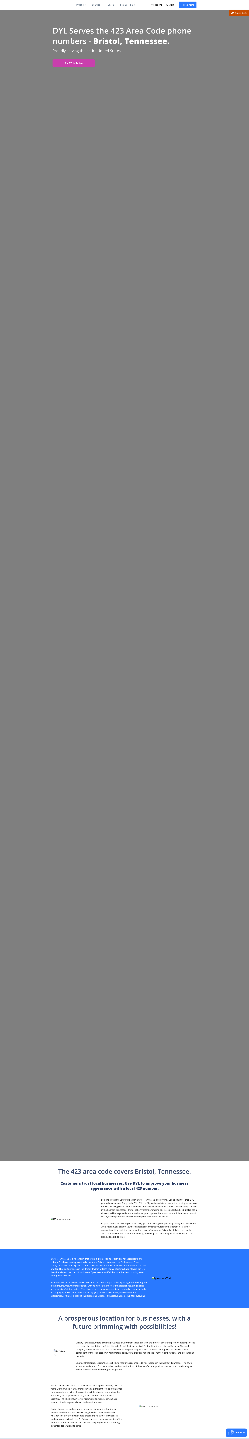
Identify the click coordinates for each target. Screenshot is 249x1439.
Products (81, 4)
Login (171, 4)
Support (157, 4)
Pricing (123, 4)
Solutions (97, 4)
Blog (132, 4)
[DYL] (61, 5)
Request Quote (240, 13)
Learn (111, 4)
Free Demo (188, 4)
